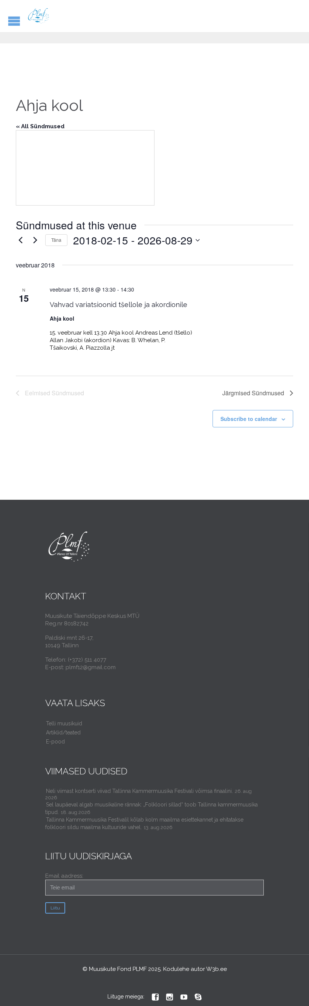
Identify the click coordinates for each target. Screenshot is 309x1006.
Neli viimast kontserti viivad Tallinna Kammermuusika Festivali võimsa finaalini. (139, 791)
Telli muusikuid (64, 723)
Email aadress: (64, 875)
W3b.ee (216, 969)
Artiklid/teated (63, 733)
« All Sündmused (40, 126)
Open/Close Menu (14, 21)
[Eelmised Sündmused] (20, 240)
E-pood (55, 742)
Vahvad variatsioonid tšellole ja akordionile (118, 305)
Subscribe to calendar (248, 418)
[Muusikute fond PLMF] (38, 16)
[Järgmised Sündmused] (35, 240)
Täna (56, 240)
